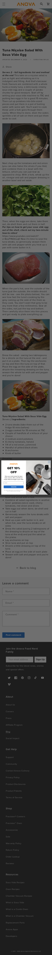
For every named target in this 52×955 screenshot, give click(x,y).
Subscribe (13, 487)
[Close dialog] (49, 462)
